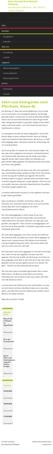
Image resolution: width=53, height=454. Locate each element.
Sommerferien (9, 398)
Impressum (47, 444)
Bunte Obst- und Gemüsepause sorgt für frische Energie (9, 361)
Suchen (48, 17)
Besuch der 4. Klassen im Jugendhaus (8, 321)
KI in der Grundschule (9, 340)
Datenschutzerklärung (41, 441)
